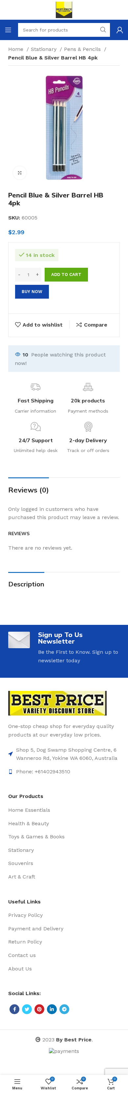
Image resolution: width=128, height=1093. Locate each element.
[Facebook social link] (14, 1009)
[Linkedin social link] (52, 1009)
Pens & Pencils (83, 49)
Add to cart (66, 274)
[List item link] (64, 754)
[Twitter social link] (27, 1009)
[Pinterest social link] (39, 1009)
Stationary (44, 49)
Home (16, 49)
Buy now (32, 291)
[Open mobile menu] (8, 29)
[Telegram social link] (64, 1009)
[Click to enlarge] (19, 172)
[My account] (119, 29)
